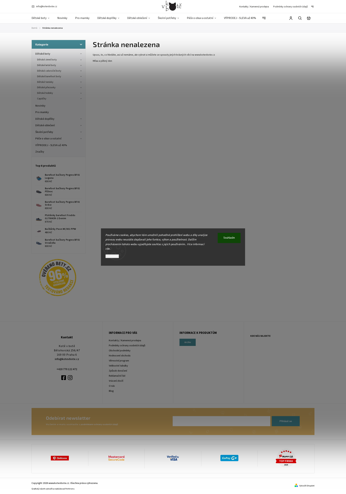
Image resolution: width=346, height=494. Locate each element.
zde (107, 249)
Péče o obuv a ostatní (48, 138)
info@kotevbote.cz (67, 359)
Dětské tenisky (45, 82)
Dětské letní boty (46, 65)
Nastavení (112, 256)
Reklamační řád (117, 376)
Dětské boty (42, 54)
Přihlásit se (286, 421)
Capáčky (41, 98)
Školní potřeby (44, 132)
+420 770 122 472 (67, 369)
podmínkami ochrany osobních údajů (99, 424)
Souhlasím (229, 238)
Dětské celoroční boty (49, 71)
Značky (39, 152)
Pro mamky (42, 112)
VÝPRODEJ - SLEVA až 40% (51, 145)
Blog (111, 391)
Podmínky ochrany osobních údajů (290, 6)
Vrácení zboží (116, 381)
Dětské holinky (45, 93)
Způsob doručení (118, 371)
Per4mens (69, 488)
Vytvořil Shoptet (306, 485)
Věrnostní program (119, 361)
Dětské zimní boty (47, 60)
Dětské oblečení (45, 125)
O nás (112, 386)
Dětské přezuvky (46, 87)
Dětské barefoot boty (49, 76)
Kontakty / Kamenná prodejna (254, 6)
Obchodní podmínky (119, 350)
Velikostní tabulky (118, 366)
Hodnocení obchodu (119, 355)
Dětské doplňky (44, 119)
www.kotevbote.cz (205, 55)
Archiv (187, 342)
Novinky (40, 106)
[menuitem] (42, 18)
